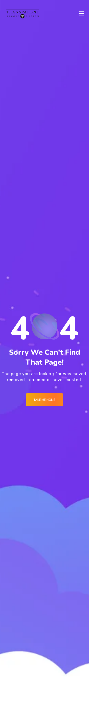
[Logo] (22, 13)
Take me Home (44, 400)
